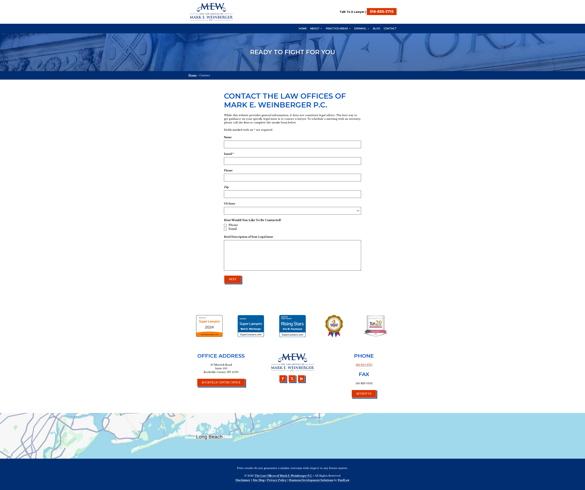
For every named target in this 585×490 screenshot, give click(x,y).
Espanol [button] (360, 28)
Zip (226, 187)
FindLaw (343, 480)
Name (228, 137)
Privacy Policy (277, 480)
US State (229, 203)
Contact (390, 28)
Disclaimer (243, 480)
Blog (376, 28)
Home (303, 28)
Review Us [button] (364, 393)
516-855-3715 (382, 11)
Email (229, 153)
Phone (228, 170)
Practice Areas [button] (337, 28)
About (314, 28)
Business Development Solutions (311, 480)
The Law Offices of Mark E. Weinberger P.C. (283, 475)
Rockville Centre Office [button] (221, 382)
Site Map (259, 480)
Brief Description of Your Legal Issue (248, 236)
